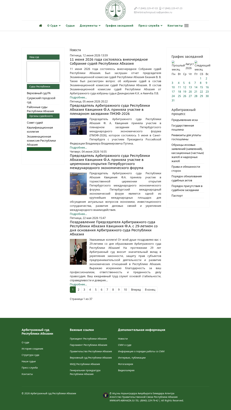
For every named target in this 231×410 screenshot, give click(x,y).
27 (190, 96)
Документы (89, 25)
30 (207, 96)
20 (190, 91)
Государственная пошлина (182, 127)
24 (173, 96)
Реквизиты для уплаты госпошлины (186, 137)
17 (173, 91)
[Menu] (186, 25)
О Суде (52, 25)
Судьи (70, 25)
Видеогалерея (126, 370)
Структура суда (30, 354)
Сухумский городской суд (41, 100)
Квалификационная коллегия (40, 129)
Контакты (175, 25)
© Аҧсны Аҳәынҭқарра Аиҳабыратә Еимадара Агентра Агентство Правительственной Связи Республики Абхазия (144, 397)
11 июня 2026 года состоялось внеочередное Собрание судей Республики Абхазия (109, 61)
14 (195, 87)
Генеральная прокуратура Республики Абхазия (85, 372)
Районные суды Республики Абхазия (40, 109)
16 (207, 87)
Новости (123, 338)
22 (201, 91)
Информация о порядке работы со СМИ (141, 351)
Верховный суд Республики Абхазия (91, 357)
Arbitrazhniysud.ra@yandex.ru (154, 12)
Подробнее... (78, 97)
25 (179, 96)
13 (190, 87)
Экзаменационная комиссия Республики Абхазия (41, 140)
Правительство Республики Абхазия (91, 351)
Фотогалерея (125, 364)
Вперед (136, 289)
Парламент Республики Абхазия (88, 344)
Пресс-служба (148, 25)
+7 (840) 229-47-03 (147, 8)
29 (201, 96)
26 (184, 96)
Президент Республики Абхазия (88, 338)
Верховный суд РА (39, 93)
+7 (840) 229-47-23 (172, 8)
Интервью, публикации (132, 357)
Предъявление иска (184, 120)
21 (195, 91)
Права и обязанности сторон (185, 169)
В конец (150, 289)
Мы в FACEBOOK (40, 149)
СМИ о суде (124, 344)
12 (184, 87)
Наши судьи (29, 361)
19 (184, 91)
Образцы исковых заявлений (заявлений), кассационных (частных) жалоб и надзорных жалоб (187, 153)
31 (173, 100)
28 (195, 96)
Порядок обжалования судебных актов (186, 178)
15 (201, 87)
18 (179, 91)
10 (125, 289)
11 (179, 87)
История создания (32, 348)
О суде (25, 342)
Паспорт (177, 195)
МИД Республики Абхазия (85, 364)
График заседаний (119, 25)
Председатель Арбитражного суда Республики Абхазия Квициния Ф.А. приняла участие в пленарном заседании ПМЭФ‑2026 (110, 109)
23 (207, 91)
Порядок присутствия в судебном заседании (186, 188)
